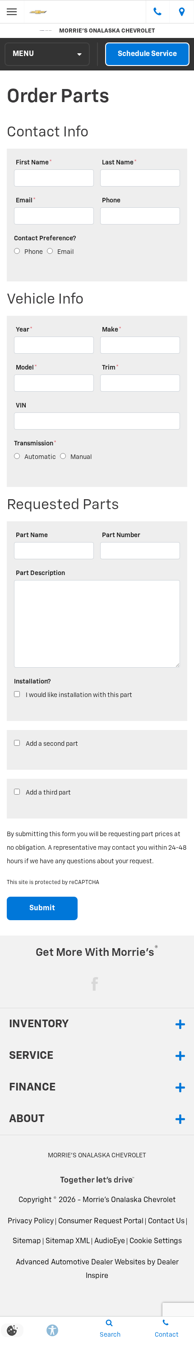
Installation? (32, 681)
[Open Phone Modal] (158, 11)
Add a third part (48, 793)
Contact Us (166, 1221)
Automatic (40, 457)
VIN (21, 405)
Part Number (121, 535)
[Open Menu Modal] (12, 11)
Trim (110, 368)
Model (26, 368)
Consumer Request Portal (100, 1221)
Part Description (40, 573)
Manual (81, 457)
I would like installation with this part (79, 695)
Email (26, 200)
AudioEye (109, 1241)
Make (111, 330)
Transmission (35, 443)
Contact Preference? (45, 238)
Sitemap (27, 1241)
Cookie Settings (155, 1241)
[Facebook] (95, 984)
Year (24, 330)
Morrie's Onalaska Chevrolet (129, 1200)
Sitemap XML (68, 1241)
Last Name (119, 162)
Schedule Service (147, 54)
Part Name (32, 535)
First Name (34, 162)
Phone (111, 200)
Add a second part (52, 744)
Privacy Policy (31, 1221)
